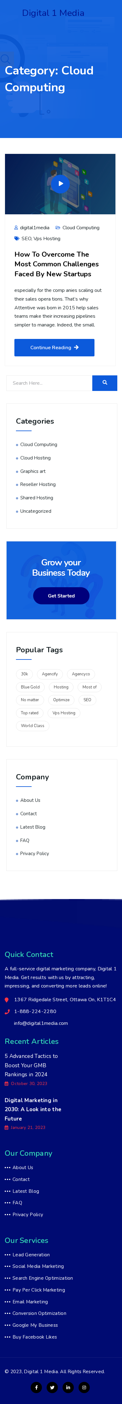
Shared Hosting (36, 498)
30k (24, 674)
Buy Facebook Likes (35, 1337)
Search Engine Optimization (43, 1278)
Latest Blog (32, 827)
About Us (30, 800)
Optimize (61, 700)
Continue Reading (50, 347)
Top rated (29, 713)
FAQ (24, 840)
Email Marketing (30, 1302)
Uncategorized (35, 511)
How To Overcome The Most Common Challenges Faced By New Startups (56, 264)
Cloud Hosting (35, 458)
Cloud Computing (81, 227)
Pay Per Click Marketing (39, 1290)
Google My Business (35, 1325)
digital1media (34, 227)
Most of (90, 687)
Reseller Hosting (38, 484)
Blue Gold (30, 687)
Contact (28, 814)
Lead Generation (31, 1255)
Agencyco (81, 674)
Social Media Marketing (38, 1266)
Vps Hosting (46, 238)
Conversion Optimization (39, 1313)
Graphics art (33, 471)
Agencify (50, 674)
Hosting (61, 687)
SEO (26, 238)
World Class (32, 726)
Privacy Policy (34, 853)
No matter (30, 700)
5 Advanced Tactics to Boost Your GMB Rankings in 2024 (31, 1065)
